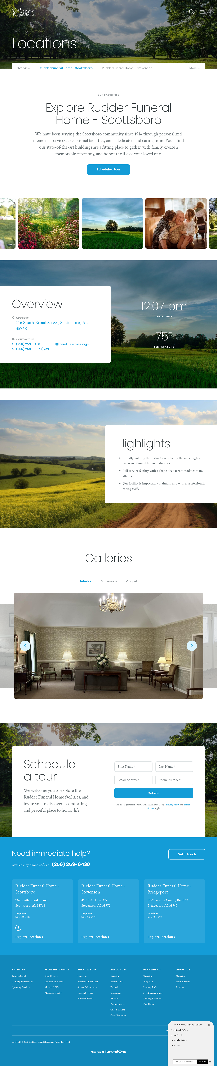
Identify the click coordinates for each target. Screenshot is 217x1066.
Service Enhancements (88, 987)
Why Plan (148, 981)
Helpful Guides (117, 981)
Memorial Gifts (52, 987)
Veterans (114, 998)
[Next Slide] (192, 646)
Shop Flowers (51, 976)
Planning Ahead (117, 1004)
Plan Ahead (152, 969)
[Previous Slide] (25, 646)
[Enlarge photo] (108, 646)
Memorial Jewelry (53, 993)
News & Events (183, 981)
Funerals (114, 987)
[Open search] (192, 12)
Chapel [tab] (131, 581)
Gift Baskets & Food (54, 981)
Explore (28, 937)
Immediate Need (85, 998)
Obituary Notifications (22, 981)
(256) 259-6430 (71, 864)
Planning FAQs (150, 987)
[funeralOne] (115, 1051)
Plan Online (148, 1004)
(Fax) (32, 349)
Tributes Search (19, 976)
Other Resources (118, 1015)
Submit (154, 793)
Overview (82, 976)
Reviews (180, 987)
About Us (183, 969)
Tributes (19, 969)
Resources (118, 969)
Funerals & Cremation (88, 981)
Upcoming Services (21, 987)
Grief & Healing (117, 1009)
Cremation (115, 993)
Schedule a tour (108, 169)
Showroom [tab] (109, 581)
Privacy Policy (172, 804)
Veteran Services (85, 993)
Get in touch (187, 854)
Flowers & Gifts (57, 969)
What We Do (87, 969)
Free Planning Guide (153, 993)
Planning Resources (152, 998)
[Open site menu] (202, 12)
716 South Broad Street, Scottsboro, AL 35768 (52, 326)
